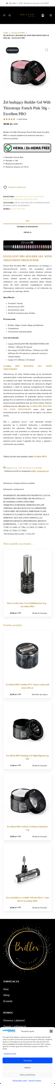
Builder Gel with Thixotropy (29, 197)
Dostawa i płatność (14, 1020)
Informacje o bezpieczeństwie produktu (19, 483)
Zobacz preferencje (27, 1075)
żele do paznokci (21, 205)
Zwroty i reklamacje (14, 1026)
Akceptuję (27, 1060)
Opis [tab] (27, 221)
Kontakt (7, 1001)
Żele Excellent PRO (28, 199)
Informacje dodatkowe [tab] (27, 227)
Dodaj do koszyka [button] (39, 613)
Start (6, 989)
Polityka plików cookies (20, 1080)
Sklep (6, 995)
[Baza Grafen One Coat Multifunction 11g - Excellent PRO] (27, 573)
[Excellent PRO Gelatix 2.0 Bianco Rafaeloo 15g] (27, 797)
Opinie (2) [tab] (27, 232)
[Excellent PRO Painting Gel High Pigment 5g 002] (27, 726)
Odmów (27, 1068)
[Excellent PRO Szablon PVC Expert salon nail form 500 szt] (27, 655)
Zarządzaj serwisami (10, 1053)
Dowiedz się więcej (39, 694)
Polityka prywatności (34, 1080)
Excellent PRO (10, 199)
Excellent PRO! (40, 456)
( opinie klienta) (22, 119)
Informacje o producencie (13, 489)
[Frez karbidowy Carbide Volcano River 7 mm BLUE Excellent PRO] (27, 868)
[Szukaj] (10, 15)
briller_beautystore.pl (40, 471)
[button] (51, 1031)
